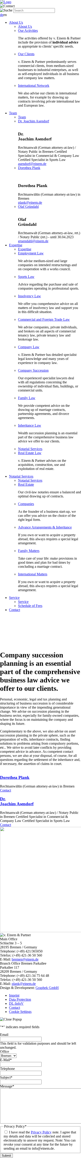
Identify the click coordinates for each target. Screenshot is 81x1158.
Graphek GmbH (47, 988)
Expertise (15, 245)
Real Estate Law (29, 453)
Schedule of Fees (30, 606)
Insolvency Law (29, 296)
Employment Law (31, 253)
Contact (14, 610)
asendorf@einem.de (32, 164)
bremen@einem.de (25, 959)
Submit (6, 1155)
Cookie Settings (20, 1012)
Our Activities (28, 30)
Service (14, 598)
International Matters (32, 574)
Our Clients (26, 54)
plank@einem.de (30, 202)
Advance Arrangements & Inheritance (45, 527)
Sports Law (26, 277)
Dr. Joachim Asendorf (33, 121)
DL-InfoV (16, 1003)
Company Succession (33, 370)
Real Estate (26, 484)
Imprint (14, 995)
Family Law (26, 398)
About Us (16, 22)
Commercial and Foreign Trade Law (44, 319)
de (1, 15)
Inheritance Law (29, 425)
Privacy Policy (41, 1132)
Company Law (28, 347)
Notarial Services (30, 449)
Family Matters (28, 551)
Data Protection (20, 999)
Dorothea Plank (29, 168)
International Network (33, 85)
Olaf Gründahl (28, 206)
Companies (26, 504)
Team (13, 113)
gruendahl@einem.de (33, 241)
